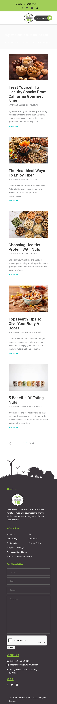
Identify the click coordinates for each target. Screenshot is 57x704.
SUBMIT (11, 648)
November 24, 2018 (25, 332)
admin (13, 105)
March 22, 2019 (23, 105)
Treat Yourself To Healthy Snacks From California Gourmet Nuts (28, 94)
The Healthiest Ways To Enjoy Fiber (27, 172)
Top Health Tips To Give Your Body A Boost (25, 323)
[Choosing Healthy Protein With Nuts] (28, 224)
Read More (12, 519)
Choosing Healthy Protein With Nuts (24, 247)
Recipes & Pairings (15, 547)
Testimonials (12, 543)
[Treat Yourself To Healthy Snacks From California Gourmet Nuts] (28, 67)
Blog (33, 105)
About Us (11, 534)
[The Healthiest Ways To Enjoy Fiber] (28, 150)
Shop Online (42, 18)
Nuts (36, 332)
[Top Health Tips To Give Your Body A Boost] (28, 299)
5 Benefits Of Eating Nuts (26, 400)
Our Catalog (12, 538)
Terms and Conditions (17, 552)
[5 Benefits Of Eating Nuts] (28, 377)
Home (7, 43)
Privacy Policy (34, 543)
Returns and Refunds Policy (19, 556)
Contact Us (33, 538)
